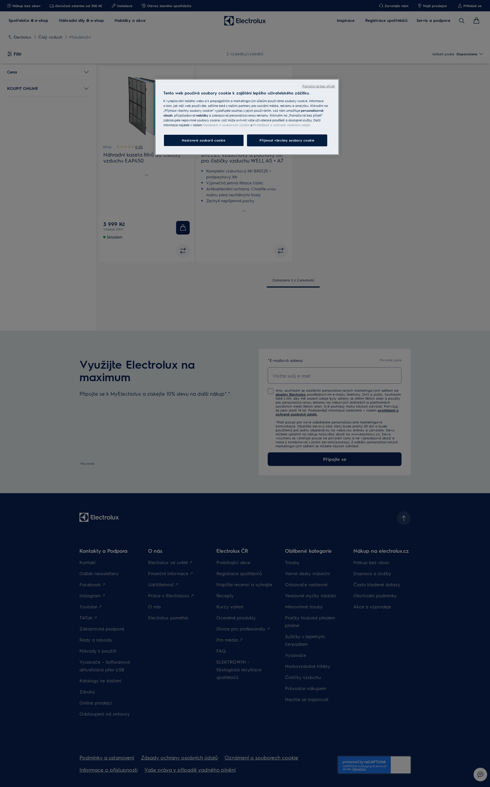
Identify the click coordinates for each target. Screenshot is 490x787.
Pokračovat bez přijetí (318, 86)
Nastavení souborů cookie (204, 140)
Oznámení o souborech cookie (226, 125)
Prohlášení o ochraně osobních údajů (281, 125)
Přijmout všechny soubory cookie (287, 140)
